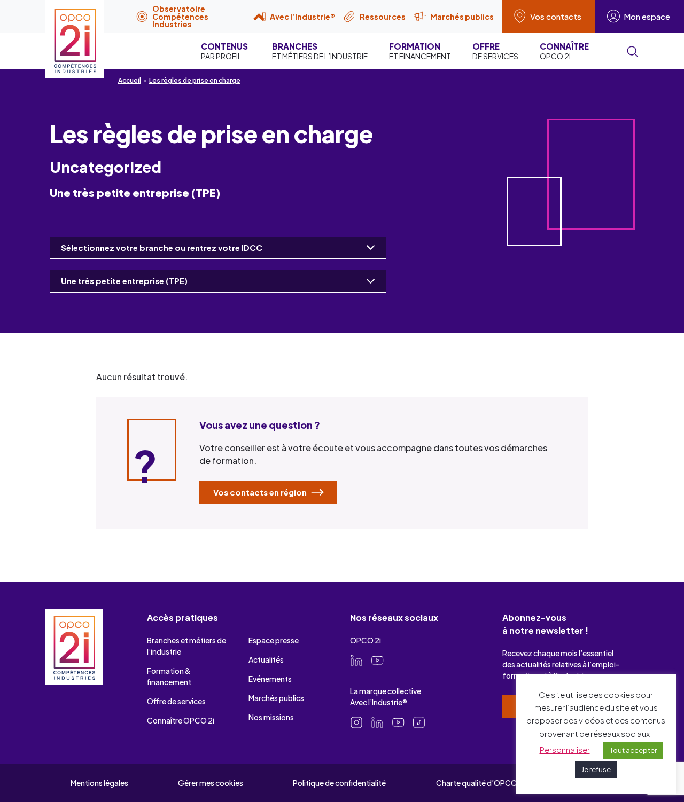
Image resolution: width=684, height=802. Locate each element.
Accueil (129, 80)
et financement (420, 51)
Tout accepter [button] (633, 750)
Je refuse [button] (596, 769)
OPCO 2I (564, 51)
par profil (224, 51)
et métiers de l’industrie (320, 51)
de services (495, 51)
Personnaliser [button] (565, 749)
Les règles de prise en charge (194, 80)
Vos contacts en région (260, 492)
